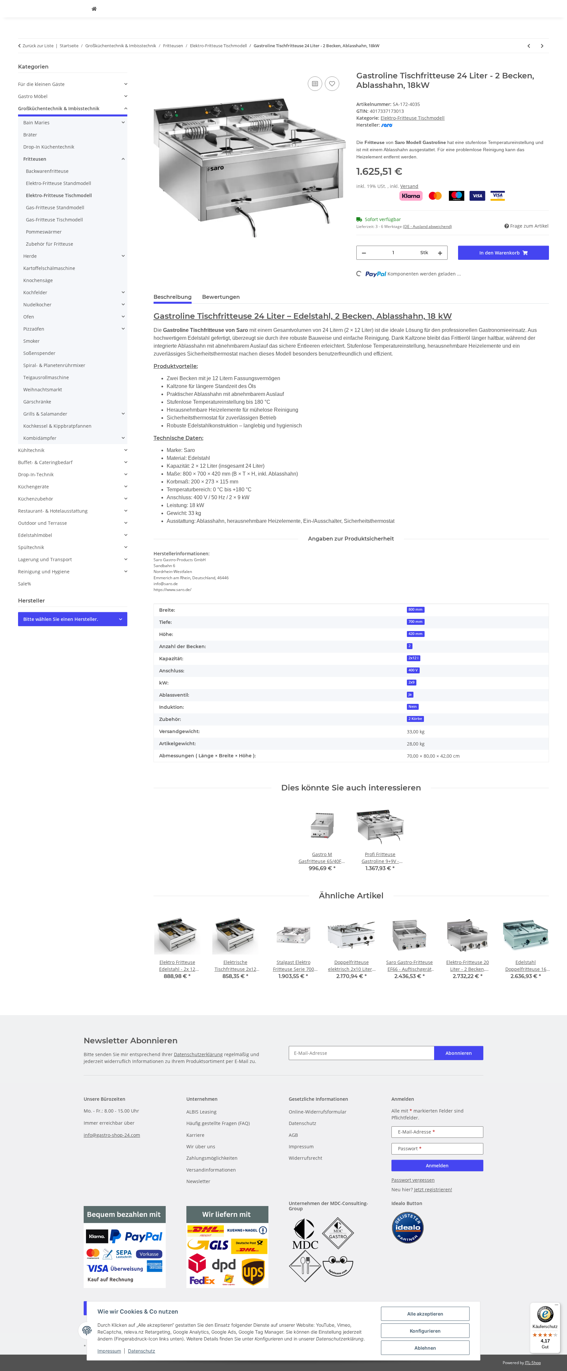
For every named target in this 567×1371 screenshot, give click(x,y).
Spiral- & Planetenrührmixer (54, 365)
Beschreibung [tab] (173, 297)
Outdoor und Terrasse (42, 523)
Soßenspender (39, 353)
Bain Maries (36, 122)
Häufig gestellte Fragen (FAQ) (218, 1123)
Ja (410, 694)
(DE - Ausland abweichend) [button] (427, 226)
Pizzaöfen (33, 329)
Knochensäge (38, 280)
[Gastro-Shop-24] (94, 8)
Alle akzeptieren (425, 1314)
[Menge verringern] (364, 252)
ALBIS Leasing (201, 1112)
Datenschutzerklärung (198, 1054)
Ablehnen (425, 1348)
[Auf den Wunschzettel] (332, 83)
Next (538, 950)
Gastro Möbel (33, 96)
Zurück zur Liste (38, 46)
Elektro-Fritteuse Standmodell (58, 183)
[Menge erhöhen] (440, 252)
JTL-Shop (533, 1362)
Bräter (30, 135)
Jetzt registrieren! (433, 1189)
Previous (164, 950)
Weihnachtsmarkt (42, 389)
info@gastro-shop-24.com (112, 1135)
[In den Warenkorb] (159, 67)
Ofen (28, 317)
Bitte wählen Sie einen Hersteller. (60, 619)
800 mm (416, 609)
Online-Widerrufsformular (317, 1112)
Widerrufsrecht (305, 1158)
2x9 (411, 682)
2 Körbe (415, 718)
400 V (413, 670)
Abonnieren (459, 1053)
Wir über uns (200, 1146)
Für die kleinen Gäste (41, 84)
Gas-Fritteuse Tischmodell (54, 219)
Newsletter (198, 1181)
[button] (72, 84)
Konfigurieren (425, 1331)
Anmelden (437, 1165)
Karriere (195, 1135)
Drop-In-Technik (35, 474)
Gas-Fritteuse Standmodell (55, 207)
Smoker (31, 341)
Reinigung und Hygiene (44, 571)
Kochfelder (35, 292)
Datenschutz (141, 1351)
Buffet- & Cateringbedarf (45, 462)
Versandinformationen (211, 1170)
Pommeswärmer (44, 232)
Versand (409, 186)
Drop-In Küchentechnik (48, 147)
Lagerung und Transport (45, 559)
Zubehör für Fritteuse (49, 244)
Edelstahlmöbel (35, 535)
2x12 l (413, 658)
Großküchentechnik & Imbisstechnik (58, 108)
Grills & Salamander (45, 414)
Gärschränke (37, 402)
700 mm (416, 621)
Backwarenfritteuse (47, 171)
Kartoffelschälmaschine (49, 268)
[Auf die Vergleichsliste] (315, 83)
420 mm (416, 633)
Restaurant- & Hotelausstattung (53, 511)
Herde (30, 256)
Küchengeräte (33, 486)
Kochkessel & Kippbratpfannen (57, 426)
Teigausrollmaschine (46, 377)
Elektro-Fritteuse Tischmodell (413, 118)
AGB (293, 1135)
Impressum (109, 1351)
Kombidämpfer (39, 438)
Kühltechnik (31, 450)
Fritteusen (34, 159)
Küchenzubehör (35, 499)
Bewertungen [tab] (221, 297)
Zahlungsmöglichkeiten (212, 1158)
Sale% (24, 584)
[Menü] (556, 1306)
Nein (413, 706)
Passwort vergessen (413, 1180)
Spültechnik (31, 547)
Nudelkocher (37, 304)
